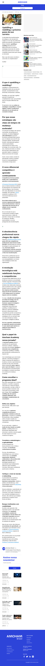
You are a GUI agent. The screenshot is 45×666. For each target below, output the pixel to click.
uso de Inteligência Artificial (10, 283)
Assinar (14, 568)
